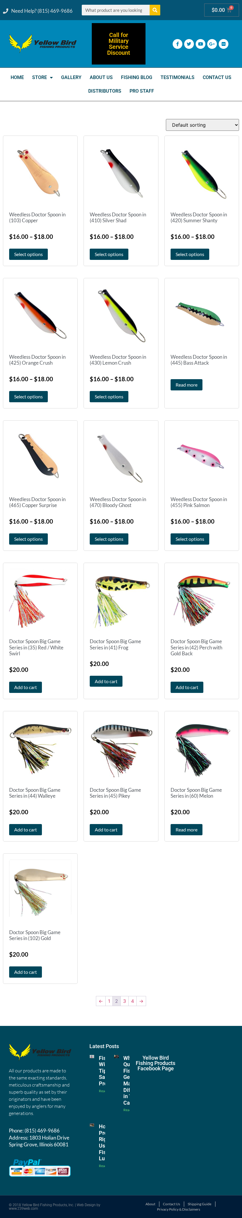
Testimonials (177, 77)
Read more (186, 384)
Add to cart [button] (25, 687)
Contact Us (217, 77)
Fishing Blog (136, 77)
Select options (28, 254)
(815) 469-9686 (42, 1130)
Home (17, 77)
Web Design (86, 1205)
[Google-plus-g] (212, 44)
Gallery (71, 77)
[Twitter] (189, 44)
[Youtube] (200, 44)
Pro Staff (142, 91)
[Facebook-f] (177, 44)
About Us (101, 77)
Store (39, 77)
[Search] (155, 10)
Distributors (104, 91)
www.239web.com (23, 1208)
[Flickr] (223, 44)
